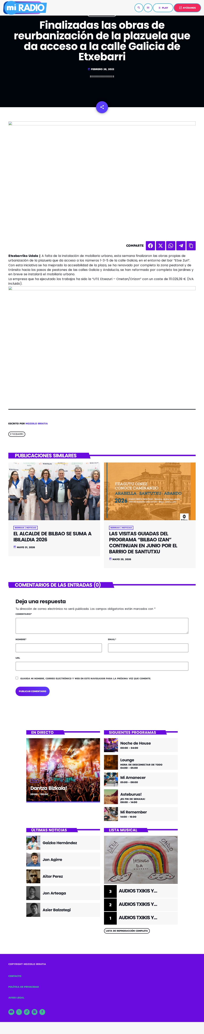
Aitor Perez (53, 876)
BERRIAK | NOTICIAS (25, 527)
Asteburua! (131, 794)
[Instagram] (35, 1012)
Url (18, 658)
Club (34, 780)
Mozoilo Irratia (37, 424)
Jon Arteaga (54, 893)
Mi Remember (133, 812)
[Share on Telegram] (180, 245)
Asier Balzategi (57, 910)
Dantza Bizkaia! (48, 788)
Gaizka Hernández (60, 843)
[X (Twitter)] (19, 1012)
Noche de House (135, 743)
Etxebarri (16, 434)
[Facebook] (42, 1012)
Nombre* (21, 639)
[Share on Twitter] (160, 245)
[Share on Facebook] (150, 245)
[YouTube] (11, 1012)
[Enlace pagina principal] (25, 8)
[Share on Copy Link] (191, 245)
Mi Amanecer (133, 778)
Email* (112, 639)
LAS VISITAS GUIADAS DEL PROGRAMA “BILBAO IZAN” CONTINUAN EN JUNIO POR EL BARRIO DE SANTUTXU (143, 542)
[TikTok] (27, 1012)
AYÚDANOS (187, 8)
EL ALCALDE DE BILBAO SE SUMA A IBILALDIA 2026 (52, 536)
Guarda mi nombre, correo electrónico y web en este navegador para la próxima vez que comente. (85, 678)
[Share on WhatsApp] (170, 245)
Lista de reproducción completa (127, 931)
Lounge (127, 760)
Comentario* (24, 614)
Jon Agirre (52, 859)
